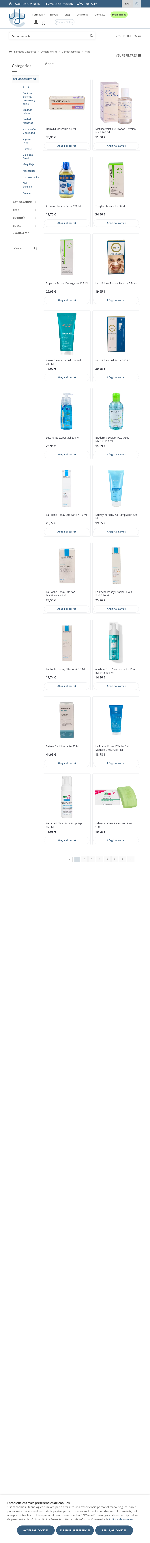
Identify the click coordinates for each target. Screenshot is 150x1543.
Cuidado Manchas (28, 121)
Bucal (17, 225)
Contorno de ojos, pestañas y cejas (29, 99)
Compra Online (49, 51)
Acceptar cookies (35, 1530)
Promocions (119, 14)
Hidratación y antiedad (29, 131)
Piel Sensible (28, 185)
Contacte (100, 14)
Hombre (27, 149)
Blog (67, 14)
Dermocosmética (71, 51)
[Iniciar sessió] (36, 21)
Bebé (16, 210)
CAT (127, 3)
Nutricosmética (30, 177)
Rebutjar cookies (114, 1530)
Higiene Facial (27, 141)
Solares (27, 193)
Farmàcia (37, 14)
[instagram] (137, 4)
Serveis (54, 14)
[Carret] (43, 21)
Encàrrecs (82, 14)
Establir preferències (75, 1530)
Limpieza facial (28, 156)
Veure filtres (126, 36)
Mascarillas (29, 170)
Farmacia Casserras (25, 51)
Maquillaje (28, 164)
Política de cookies (121, 1519)
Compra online (64, 22)
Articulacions (22, 202)
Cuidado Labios (27, 111)
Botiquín (19, 217)
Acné (87, 51)
